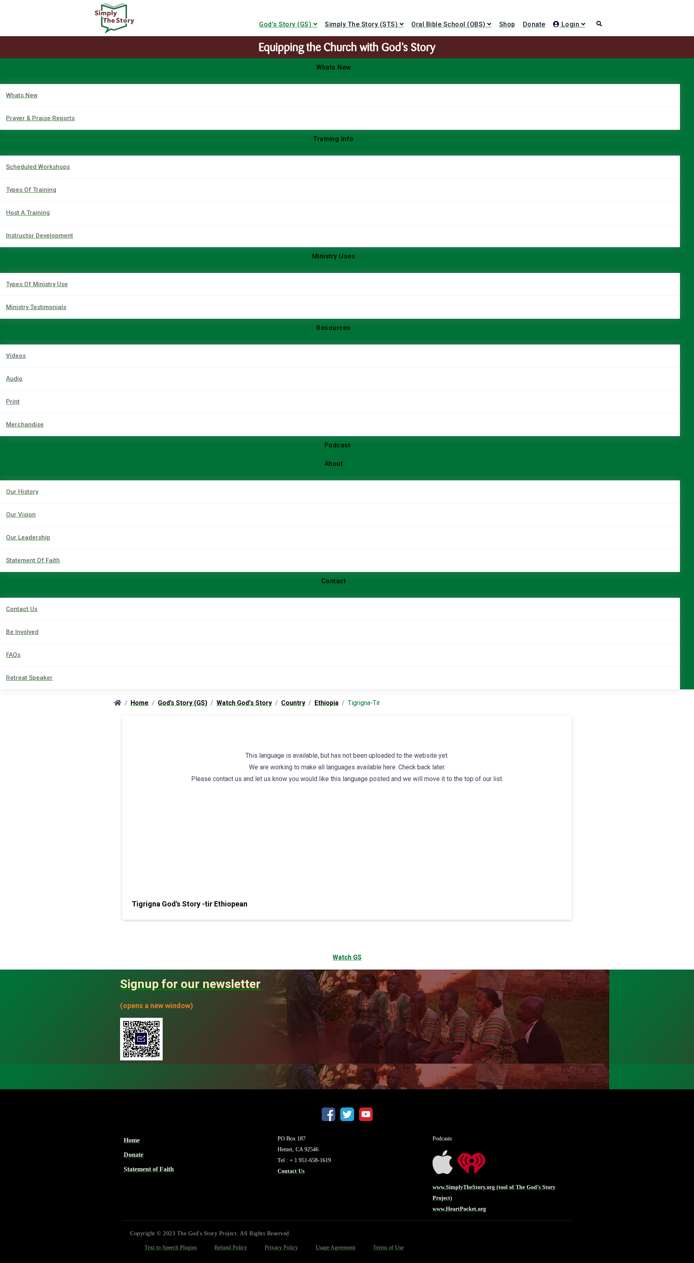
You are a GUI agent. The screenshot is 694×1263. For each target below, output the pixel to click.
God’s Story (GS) (285, 24)
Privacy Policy (281, 1248)
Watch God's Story (244, 703)
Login (569, 24)
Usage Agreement (335, 1248)
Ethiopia (326, 703)
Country (293, 703)
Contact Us (291, 1171)
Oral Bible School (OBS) (448, 24)
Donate (534, 24)
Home (140, 703)
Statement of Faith (149, 1169)
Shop (507, 24)
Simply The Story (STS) (361, 24)
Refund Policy (230, 1248)
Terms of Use (388, 1248)
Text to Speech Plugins (171, 1248)
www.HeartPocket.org (459, 1209)
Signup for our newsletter (190, 984)
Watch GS (347, 957)
